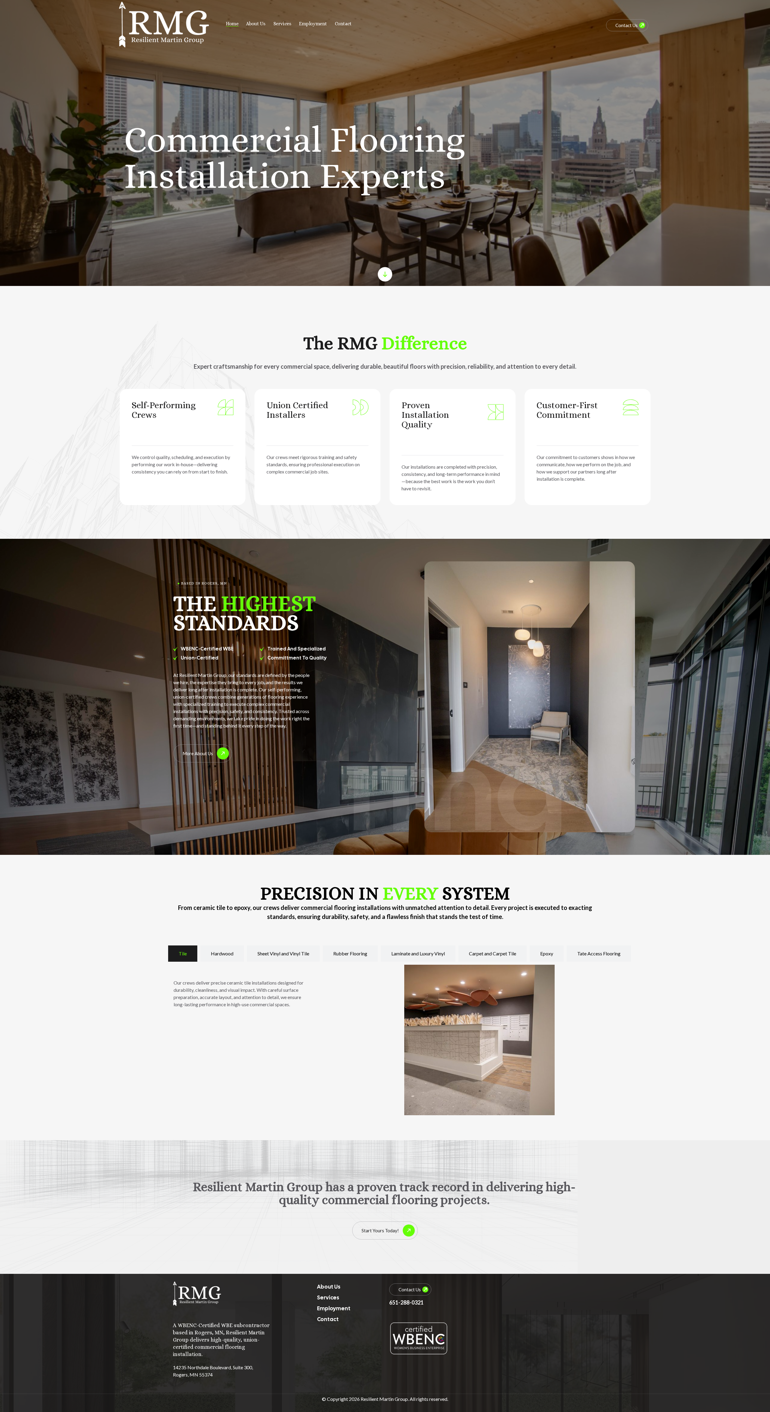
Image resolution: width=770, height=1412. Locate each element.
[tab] (182, 953)
